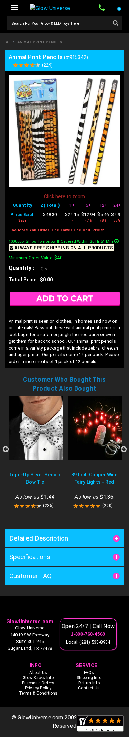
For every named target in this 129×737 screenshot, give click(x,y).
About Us (38, 672)
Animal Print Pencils (39, 42)
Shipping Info (89, 677)
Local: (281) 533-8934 (88, 642)
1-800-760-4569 (88, 634)
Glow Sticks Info (38, 677)
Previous (5, 449)
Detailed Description (38, 538)
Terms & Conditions (38, 693)
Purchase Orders (38, 682)
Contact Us (89, 688)
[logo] (64, 609)
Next (123, 449)
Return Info (89, 682)
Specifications (29, 557)
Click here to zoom (64, 196)
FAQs (89, 672)
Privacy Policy (38, 688)
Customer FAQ (30, 576)
